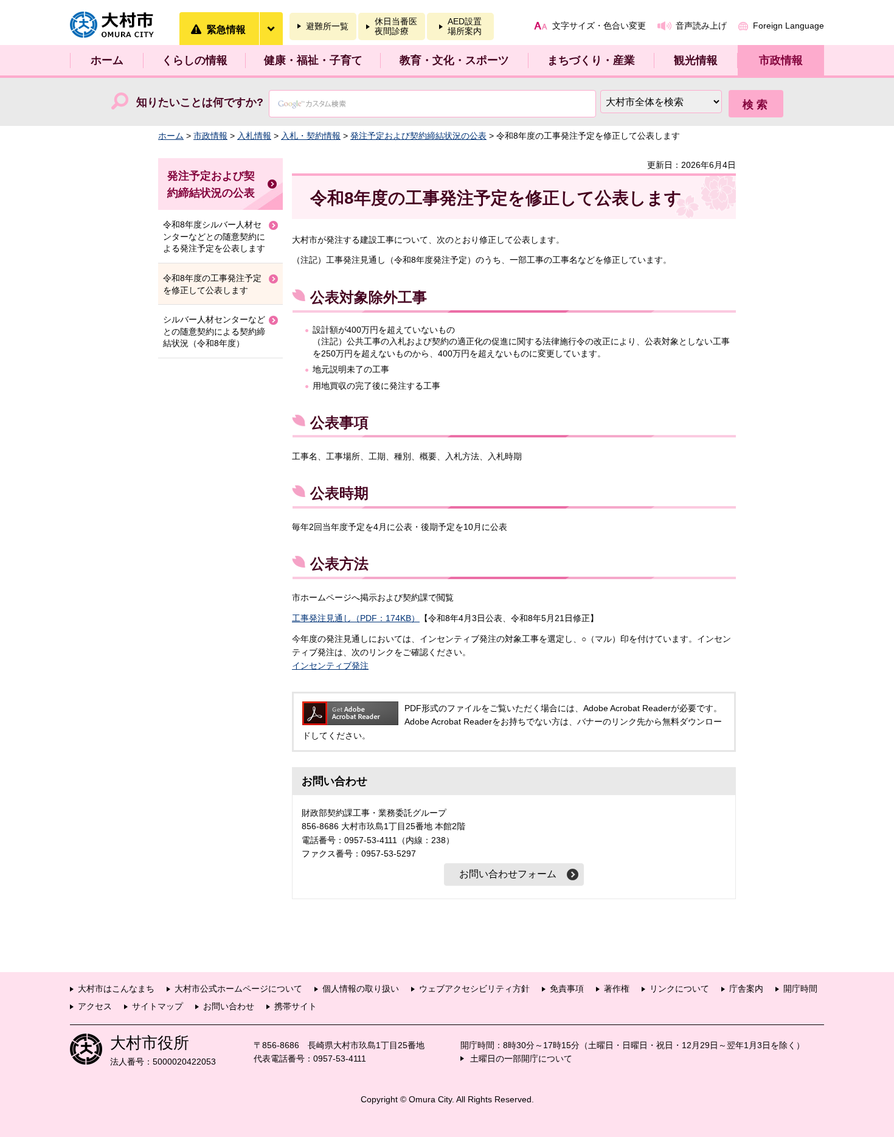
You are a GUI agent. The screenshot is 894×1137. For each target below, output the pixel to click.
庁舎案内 (746, 988)
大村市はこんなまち (116, 988)
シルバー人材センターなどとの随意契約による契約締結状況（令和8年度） (214, 331)
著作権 (616, 988)
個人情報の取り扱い (360, 988)
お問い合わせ (228, 1006)
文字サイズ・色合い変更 (599, 25)
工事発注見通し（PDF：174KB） (356, 618)
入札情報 (254, 136)
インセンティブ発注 (330, 665)
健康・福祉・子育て (313, 60)
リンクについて (679, 988)
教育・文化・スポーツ (454, 60)
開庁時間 (800, 988)
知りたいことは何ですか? (199, 102)
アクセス (95, 1006)
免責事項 (567, 988)
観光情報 (696, 60)
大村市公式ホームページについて (238, 988)
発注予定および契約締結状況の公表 (418, 136)
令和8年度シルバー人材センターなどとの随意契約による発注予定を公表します (214, 236)
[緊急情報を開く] (270, 28)
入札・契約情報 (311, 136)
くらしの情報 (194, 60)
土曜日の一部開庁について (521, 1058)
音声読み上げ (701, 25)
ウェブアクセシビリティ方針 (474, 988)
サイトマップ (157, 1006)
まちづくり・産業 (591, 60)
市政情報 (781, 60)
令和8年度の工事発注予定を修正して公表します (212, 284)
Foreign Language (788, 25)
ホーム (107, 60)
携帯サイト (295, 1006)
